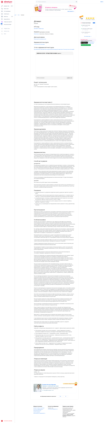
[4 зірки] (92, 18)
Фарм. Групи (6, 8)
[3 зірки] (90, 18)
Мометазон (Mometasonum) (40, 39)
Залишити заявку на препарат (39, 407)
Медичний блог (7, 19)
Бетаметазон (60, 49)
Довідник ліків (8, 6)
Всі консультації (87, 36)
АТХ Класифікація (7, 11)
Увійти (101, 1)
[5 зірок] (93, 18)
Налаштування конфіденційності (39, 413)
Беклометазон (37, 49)
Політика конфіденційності (38, 409)
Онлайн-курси (6, 13)
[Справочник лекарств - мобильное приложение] (44, 94)
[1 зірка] (86, 18)
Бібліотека (8, 16)
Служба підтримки (36, 411)
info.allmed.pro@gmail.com (53, 409)
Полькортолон (66, 49)
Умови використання (37, 410)
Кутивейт (72, 49)
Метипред (54, 49)
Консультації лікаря (7, 24)
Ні (65, 396)
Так (60, 396)
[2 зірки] (88, 18)
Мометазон (36, 34)
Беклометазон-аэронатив (46, 49)
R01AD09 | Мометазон (39, 28)
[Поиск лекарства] (76, 2)
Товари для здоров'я (8, 21)
